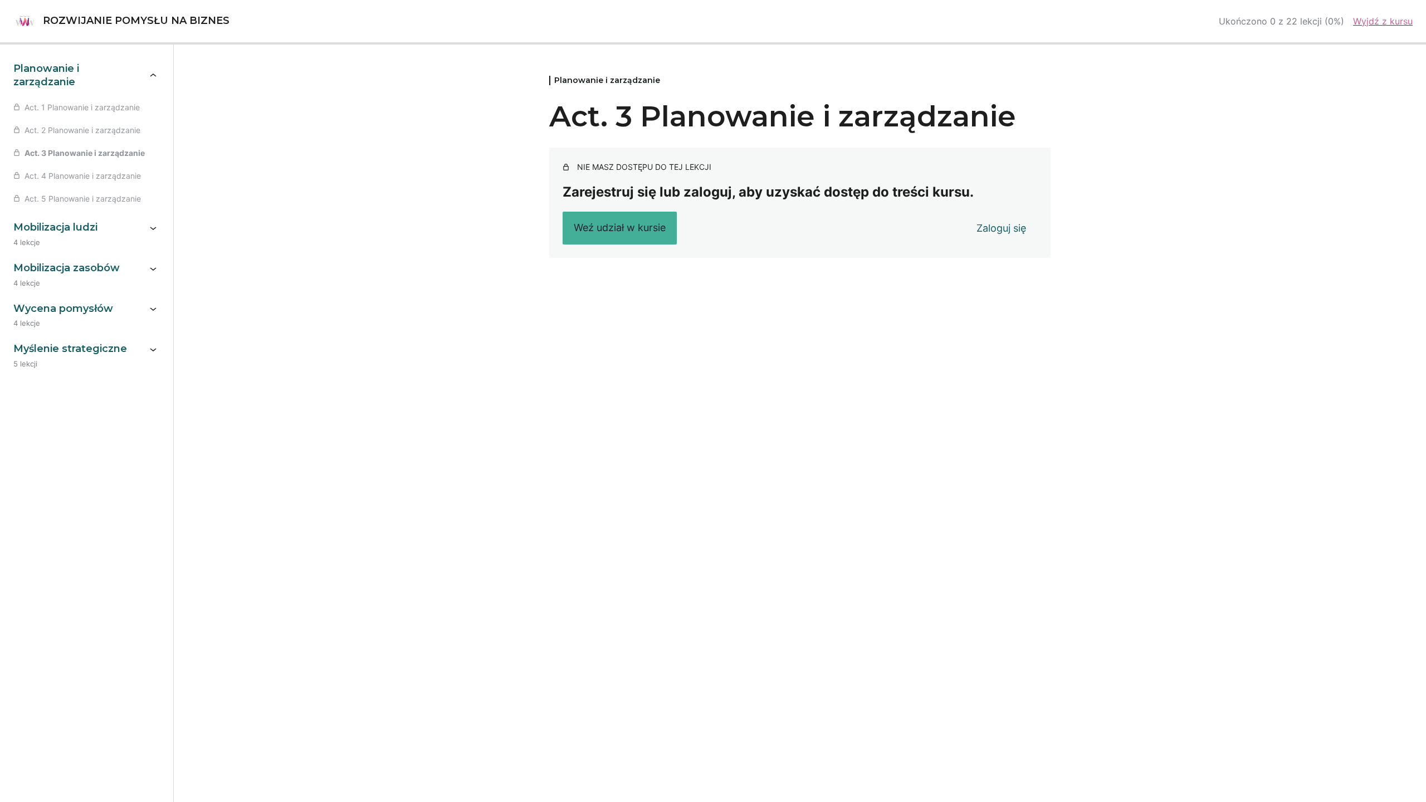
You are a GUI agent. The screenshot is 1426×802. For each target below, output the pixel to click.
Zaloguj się (1001, 228)
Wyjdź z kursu (1383, 21)
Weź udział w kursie (620, 227)
